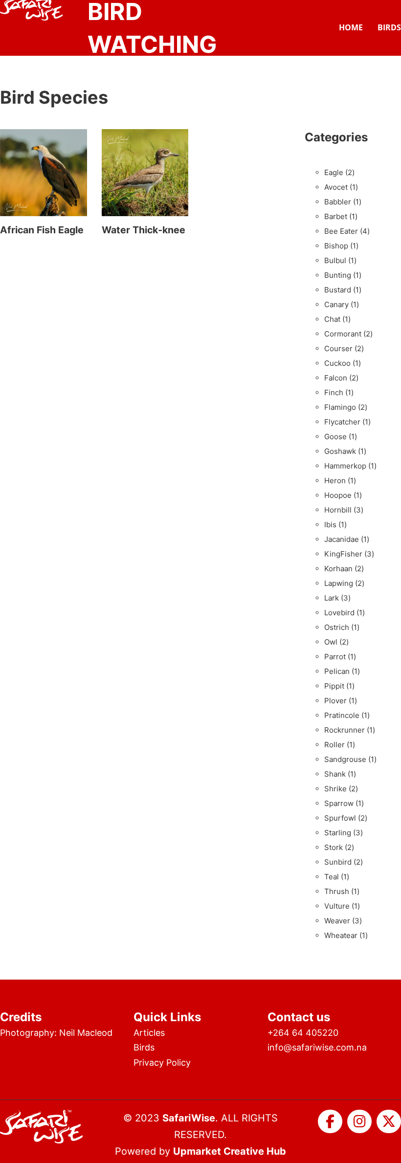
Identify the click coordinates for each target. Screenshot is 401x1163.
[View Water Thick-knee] (145, 172)
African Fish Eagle (42, 230)
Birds (389, 27)
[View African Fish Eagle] (43, 172)
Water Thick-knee (143, 230)
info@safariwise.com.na (317, 1047)
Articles (149, 1033)
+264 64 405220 (302, 1033)
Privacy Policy (162, 1062)
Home (351, 27)
